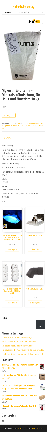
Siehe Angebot (8, 115)
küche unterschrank (33, 126)
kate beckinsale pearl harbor (20, 126)
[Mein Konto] (29, 21)
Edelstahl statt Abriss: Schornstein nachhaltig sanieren (19, 341)
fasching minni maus (7, 126)
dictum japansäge (38, 123)
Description (8, 138)
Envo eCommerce (37, 428)
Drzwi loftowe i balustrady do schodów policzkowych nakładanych (22, 354)
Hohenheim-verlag (23, 7)
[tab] (10, 138)
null (19, 123)
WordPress (21, 428)
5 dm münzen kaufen (28, 123)
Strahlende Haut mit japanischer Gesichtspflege (17, 337)
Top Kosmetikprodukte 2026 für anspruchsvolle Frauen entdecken (23, 350)
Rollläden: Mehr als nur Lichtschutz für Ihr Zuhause (17, 345)
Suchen (4, 318)
